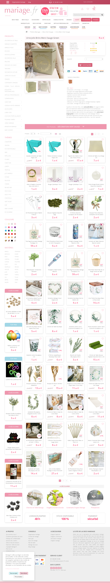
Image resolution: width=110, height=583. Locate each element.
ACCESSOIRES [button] (35, 19)
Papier (17, 256)
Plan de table (31, 542)
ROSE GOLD (8, 191)
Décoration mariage (56, 538)
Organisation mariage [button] (18, 2)
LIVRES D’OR (8, 112)
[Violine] (15, 227)
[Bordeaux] (9, 234)
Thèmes (8, 137)
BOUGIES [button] (7, 51)
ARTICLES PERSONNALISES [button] (61, 23)
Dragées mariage (55, 540)
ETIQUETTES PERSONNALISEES (10, 90)
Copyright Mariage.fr (11, 547)
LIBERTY (7, 166)
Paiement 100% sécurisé (12, 545)
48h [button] (93, 47)
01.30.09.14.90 (55, 559)
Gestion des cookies (11, 540)
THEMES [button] (77, 19)
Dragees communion (56, 536)
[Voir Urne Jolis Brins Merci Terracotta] (70, 81)
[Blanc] (6, 224)
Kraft (6, 274)
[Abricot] (9, 237)
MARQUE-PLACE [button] (9, 47)
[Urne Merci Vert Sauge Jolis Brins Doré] (44, 60)
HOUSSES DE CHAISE (10, 65)
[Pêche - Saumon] (6, 237)
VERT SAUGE (8, 201)
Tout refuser (24, 573)
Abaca (6, 251)
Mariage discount (33, 545)
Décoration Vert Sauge (69, 126)
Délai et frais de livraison (12, 542)
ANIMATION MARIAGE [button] (10, 126)
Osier (16, 254)
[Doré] (6, 240)
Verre (16, 280)
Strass (17, 274)
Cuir (6, 264)
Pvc (16, 264)
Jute (6, 272)
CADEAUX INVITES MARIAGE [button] (12, 105)
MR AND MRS (8, 187)
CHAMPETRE (8, 142)
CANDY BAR (8, 163)
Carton (7, 259)
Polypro (17, 262)
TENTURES (7, 68)
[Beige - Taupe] (12, 237)
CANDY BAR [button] (47, 23)
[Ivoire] (9, 224)
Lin (6, 277)
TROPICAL (7, 170)
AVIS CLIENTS (55, 565)
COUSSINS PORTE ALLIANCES (13, 116)
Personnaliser (18, 576)
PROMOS (95, 19)
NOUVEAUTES (86, 19)
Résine (17, 267)
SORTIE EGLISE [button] (46, 19)
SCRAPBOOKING (9, 98)
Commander (86, 65)
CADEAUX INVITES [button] (59, 19)
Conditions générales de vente (14, 536)
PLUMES (7, 159)
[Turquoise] (6, 230)
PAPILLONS (8, 156)
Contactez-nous (10, 551)
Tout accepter (13, 573)
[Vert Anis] (12, 230)
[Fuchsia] (9, 227)
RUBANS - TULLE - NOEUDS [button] (12, 86)
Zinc (16, 282)
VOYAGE (7, 177)
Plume (17, 259)
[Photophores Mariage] (95, 497)
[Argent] (15, 237)
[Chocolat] (6, 234)
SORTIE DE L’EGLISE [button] (10, 75)
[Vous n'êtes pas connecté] (82, 8)
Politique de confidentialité (13, 538)
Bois (6, 256)
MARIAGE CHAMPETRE (11, 44)
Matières (9, 247)
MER (6, 152)
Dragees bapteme (55, 534)
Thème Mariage (35, 32)
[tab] (13, 40)
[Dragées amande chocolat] (55, 497)
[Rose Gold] (9, 240)
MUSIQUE (7, 180)
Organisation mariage (34, 534)
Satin (16, 272)
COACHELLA (8, 198)
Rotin (16, 269)
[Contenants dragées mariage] (75, 497)
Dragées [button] (69, 19)
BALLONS (7, 61)
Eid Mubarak (8, 212)
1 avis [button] (93, 52)
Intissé (7, 269)
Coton (7, 262)
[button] (53, 27)
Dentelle (7, 267)
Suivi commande (88, 2)
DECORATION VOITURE (11, 72)
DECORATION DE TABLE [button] (11, 40)
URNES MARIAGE (9, 123)
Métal (6, 280)
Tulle (16, 277)
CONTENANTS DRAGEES (11, 82)
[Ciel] (6, 227)
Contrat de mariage (33, 536)
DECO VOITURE (37, 23)
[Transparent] (15, 240)
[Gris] (12, 224)
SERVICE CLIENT (56, 556)
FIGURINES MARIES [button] (10, 119)
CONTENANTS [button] (75, 23)
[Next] (103, 134)
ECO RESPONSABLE (10, 149)
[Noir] (12, 240)
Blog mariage (31, 547)
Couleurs (9, 219)
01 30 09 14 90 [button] (58, 2)
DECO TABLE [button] (15, 19)
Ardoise (7, 254)
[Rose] (15, 224)
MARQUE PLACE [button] (25, 23)
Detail (3, 300)
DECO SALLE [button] (25, 19)
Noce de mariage (32, 540)
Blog (29, 2)
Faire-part (31, 538)
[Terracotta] (15, 234)
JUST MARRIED (8, 173)
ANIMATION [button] (85, 23)
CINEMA (7, 184)
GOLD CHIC (8, 194)
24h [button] (93, 45)
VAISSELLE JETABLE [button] (10, 54)
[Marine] (9, 230)
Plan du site (9, 549)
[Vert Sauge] (15, 230)
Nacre (6, 282)
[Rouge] (12, 234)
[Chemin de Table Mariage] (35, 497)
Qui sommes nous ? (11, 534)
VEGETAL (7, 145)
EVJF (6, 205)
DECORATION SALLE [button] (10, 58)
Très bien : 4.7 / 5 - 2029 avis (58, 570)
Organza (17, 251)
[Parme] (12, 227)
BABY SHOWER (9, 130)
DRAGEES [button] (7, 79)
